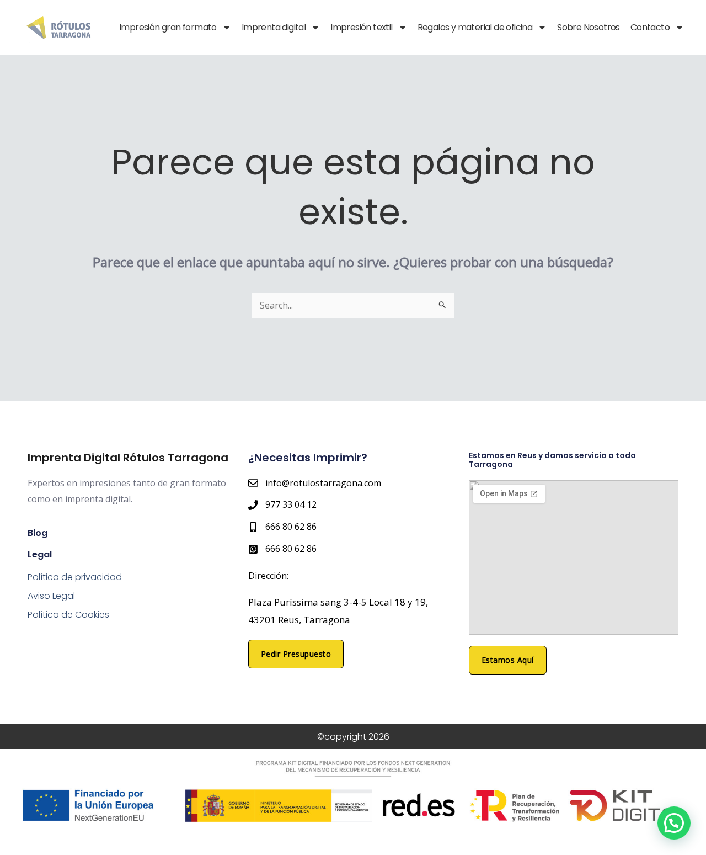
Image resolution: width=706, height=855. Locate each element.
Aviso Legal (51, 596)
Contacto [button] (650, 27)
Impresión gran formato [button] (168, 27)
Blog (37, 533)
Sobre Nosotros (588, 27)
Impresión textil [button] (361, 27)
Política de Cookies (68, 614)
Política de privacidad (75, 577)
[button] (674, 823)
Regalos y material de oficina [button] (475, 27)
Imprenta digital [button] (274, 27)
